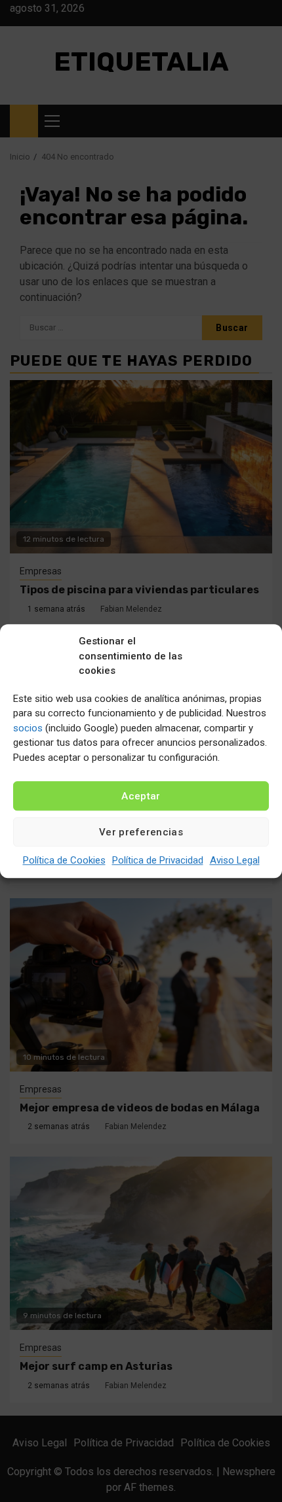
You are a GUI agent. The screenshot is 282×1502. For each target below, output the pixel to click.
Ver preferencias (141, 832)
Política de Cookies (64, 860)
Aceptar (140, 796)
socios (28, 728)
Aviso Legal (235, 860)
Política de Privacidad (157, 860)
